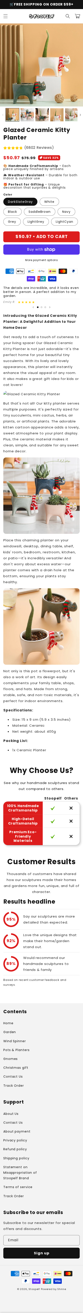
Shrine (61, 1289)
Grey (12, 221)
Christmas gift (15, 1067)
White (49, 201)
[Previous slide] (33, 307)
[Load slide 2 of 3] (41, 307)
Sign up (41, 1253)
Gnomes (10, 1059)
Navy (66, 211)
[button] (5, 16)
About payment (17, 1131)
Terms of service (18, 1187)
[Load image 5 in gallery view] (71, 115)
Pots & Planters (16, 1050)
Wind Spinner (14, 1041)
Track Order (13, 1085)
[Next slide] (50, 307)
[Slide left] (3, 115)
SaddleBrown (40, 211)
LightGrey (36, 221)
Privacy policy (15, 1140)
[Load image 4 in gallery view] (57, 115)
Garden (9, 1032)
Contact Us (13, 1076)
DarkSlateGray (20, 201)
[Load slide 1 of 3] (38, 307)
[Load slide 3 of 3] (45, 307)
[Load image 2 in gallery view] (27, 115)
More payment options (41, 260)
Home (8, 1023)
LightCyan (64, 221)
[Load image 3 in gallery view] (42, 115)
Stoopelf (34, 1289)
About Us (11, 1114)
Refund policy (15, 1149)
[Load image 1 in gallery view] (12, 115)
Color (7, 194)
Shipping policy (16, 1158)
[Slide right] (80, 115)
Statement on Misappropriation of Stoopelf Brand (20, 1172)
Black (12, 211)
